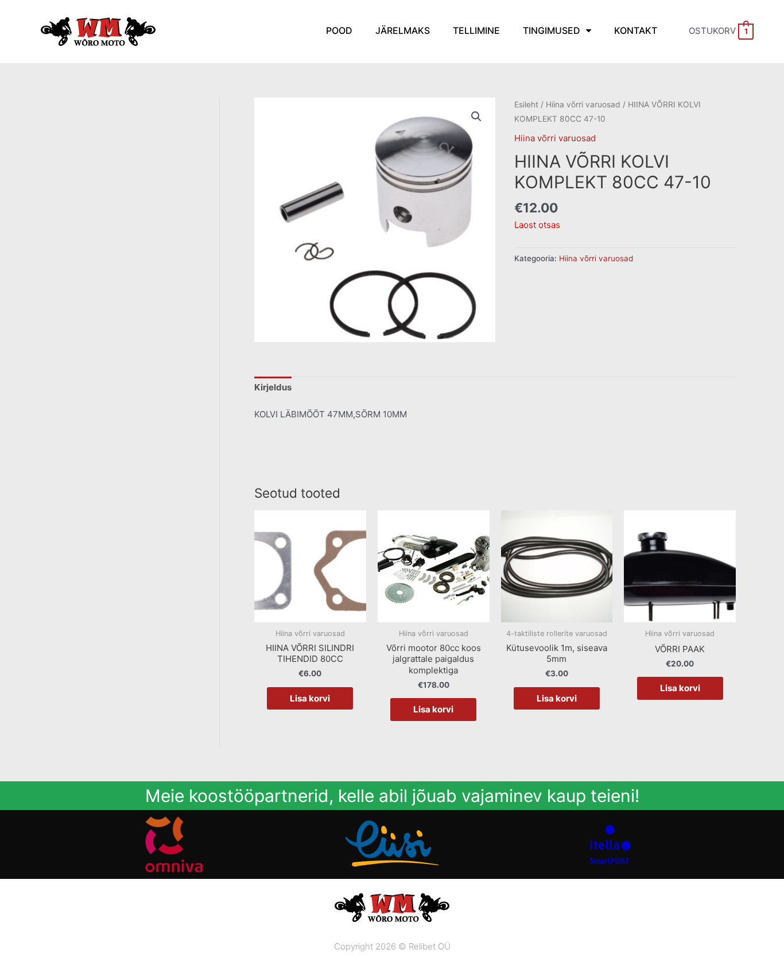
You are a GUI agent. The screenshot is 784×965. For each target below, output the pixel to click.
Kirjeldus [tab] (273, 387)
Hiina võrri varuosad (583, 104)
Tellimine (476, 30)
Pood (339, 30)
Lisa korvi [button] (310, 698)
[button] (476, 116)
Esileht (526, 104)
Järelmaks (402, 30)
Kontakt (635, 30)
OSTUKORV (718, 30)
